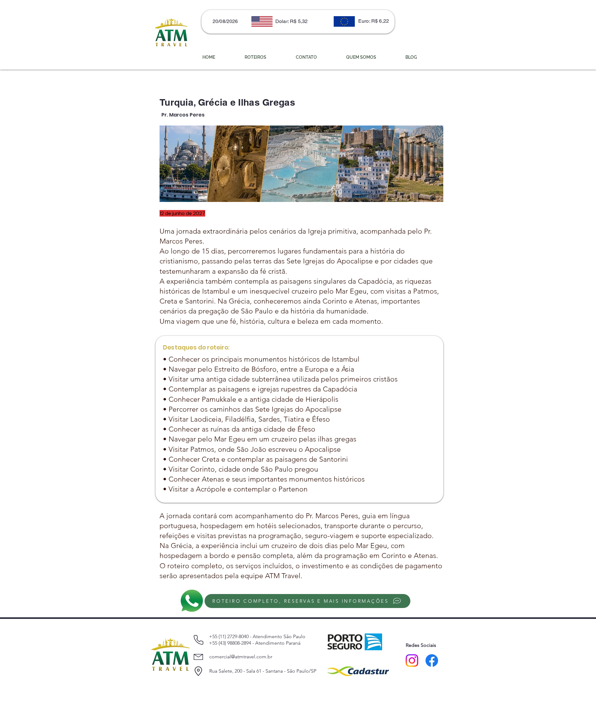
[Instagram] (412, 660)
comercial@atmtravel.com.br (240, 657)
